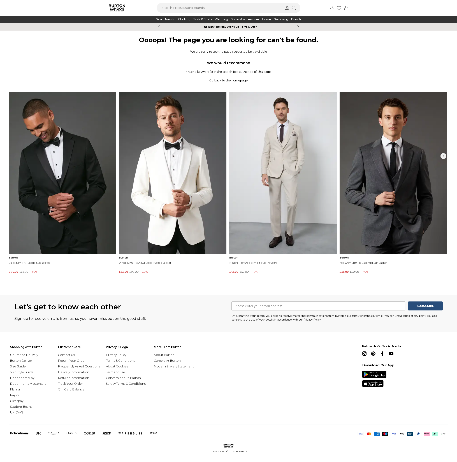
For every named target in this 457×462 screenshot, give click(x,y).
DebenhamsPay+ (23, 378)
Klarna (15, 389)
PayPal (15, 395)
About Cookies (117, 366)
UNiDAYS (17, 412)
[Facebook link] (382, 353)
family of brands (362, 315)
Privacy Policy (116, 355)
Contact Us (66, 355)
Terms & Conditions (120, 360)
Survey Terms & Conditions (126, 383)
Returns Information (73, 378)
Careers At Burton (167, 360)
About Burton (164, 355)
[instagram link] (364, 353)
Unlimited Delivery (24, 355)
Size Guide (18, 366)
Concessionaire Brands (123, 378)
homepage (239, 80)
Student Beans (21, 406)
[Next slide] (298, 27)
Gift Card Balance (71, 389)
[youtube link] (391, 353)
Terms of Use (115, 372)
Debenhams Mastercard (28, 383)
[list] (228, 187)
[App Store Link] (374, 379)
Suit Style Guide (22, 372)
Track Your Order (70, 383)
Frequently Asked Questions (79, 366)
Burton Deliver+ (22, 360)
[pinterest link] (373, 353)
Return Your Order (72, 360)
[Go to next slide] (443, 156)
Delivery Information (73, 372)
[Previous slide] (159, 27)
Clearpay (16, 401)
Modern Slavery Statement (174, 366)
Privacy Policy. (312, 319)
